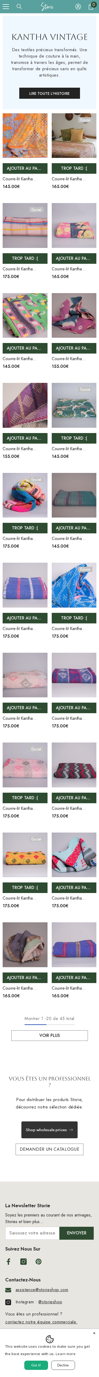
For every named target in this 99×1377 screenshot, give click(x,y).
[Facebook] (8, 1261)
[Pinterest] (38, 1261)
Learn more (66, 1353)
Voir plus (49, 1035)
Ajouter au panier (26, 168)
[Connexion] (78, 6)
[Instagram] (23, 1261)
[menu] (6, 6)
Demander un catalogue (49, 1149)
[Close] (94, 1333)
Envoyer (76, 1233)
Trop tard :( (74, 168)
